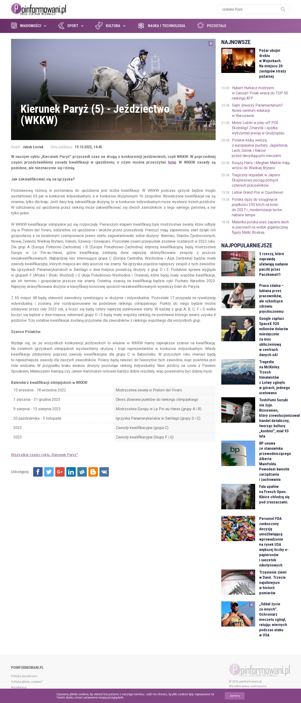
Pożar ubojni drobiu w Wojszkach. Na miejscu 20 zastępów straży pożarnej (272, 63)
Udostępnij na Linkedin (71, 472)
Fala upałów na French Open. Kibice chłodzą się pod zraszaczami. (274, 494)
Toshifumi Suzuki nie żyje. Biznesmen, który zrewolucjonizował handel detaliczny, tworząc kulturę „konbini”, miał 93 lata (274, 418)
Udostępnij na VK (104, 472)
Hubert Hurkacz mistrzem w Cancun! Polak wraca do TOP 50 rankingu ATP (260, 93)
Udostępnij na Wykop (82, 472)
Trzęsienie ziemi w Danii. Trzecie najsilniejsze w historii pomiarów (272, 582)
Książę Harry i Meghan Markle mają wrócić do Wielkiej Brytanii (261, 165)
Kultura (113, 26)
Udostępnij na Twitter (49, 472)
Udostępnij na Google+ (60, 472)
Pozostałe (216, 26)
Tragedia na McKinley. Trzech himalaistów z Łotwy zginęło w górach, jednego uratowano (274, 377)
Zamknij (235, 695)
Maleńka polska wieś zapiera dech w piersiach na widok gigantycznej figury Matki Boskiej (260, 227)
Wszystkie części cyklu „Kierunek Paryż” (44, 455)
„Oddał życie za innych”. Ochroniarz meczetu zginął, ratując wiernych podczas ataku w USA (273, 619)
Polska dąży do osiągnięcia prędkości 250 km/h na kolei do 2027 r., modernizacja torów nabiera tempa (257, 207)
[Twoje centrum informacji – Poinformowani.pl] (38, 9)
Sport (72, 26)
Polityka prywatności (24, 676)
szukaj (283, 9)
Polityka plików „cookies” (27, 681)
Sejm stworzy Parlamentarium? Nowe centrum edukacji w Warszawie (257, 110)
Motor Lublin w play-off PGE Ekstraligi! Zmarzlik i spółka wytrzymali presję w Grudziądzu (258, 128)
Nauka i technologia (166, 26)
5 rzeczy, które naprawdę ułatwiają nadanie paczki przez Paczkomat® (273, 264)
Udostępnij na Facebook (38, 472)
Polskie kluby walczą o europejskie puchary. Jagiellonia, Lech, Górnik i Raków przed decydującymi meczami (260, 148)
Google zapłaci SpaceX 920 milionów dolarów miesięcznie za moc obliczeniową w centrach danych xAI (273, 336)
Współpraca (18, 687)
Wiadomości (30, 26)
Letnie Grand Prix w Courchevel (257, 192)
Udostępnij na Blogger (93, 472)
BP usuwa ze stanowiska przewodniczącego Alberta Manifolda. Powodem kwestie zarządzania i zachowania (274, 461)
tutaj (172, 162)
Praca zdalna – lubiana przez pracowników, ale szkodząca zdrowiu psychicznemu (271, 298)
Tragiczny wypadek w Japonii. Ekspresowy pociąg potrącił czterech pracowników (256, 180)
